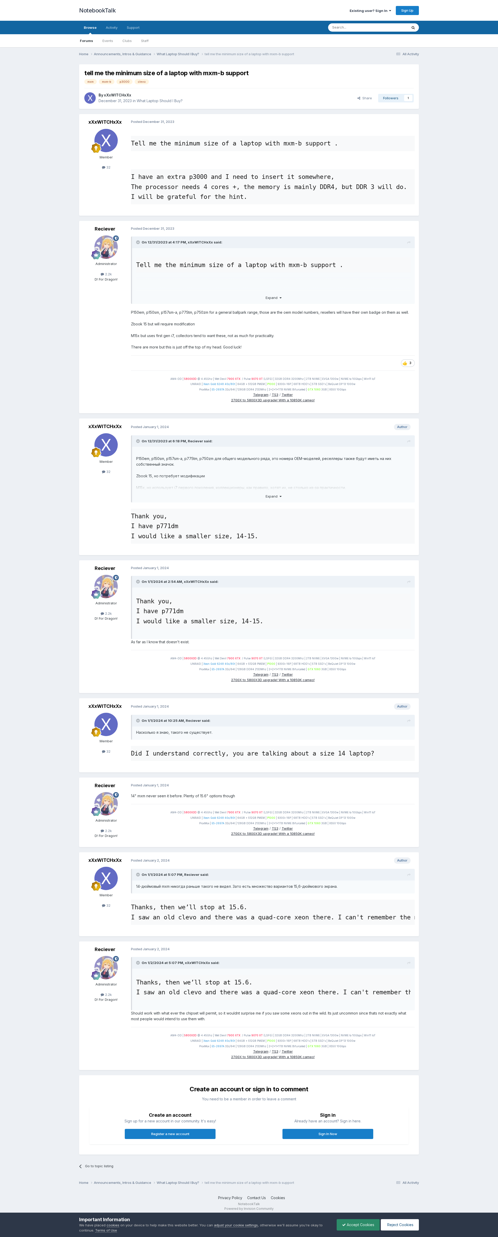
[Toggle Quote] (138, 242)
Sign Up (407, 10)
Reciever (105, 229)
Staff (145, 41)
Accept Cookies (360, 1224)
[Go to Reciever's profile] (106, 247)
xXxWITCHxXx (117, 95)
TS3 (275, 395)
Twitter (287, 395)
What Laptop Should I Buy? (160, 101)
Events (107, 41)
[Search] (413, 27)
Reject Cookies (399, 1224)
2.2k (108, 274)
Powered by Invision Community (249, 1209)
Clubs (127, 41)
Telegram (260, 395)
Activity (111, 27)
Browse (90, 27)
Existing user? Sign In (369, 11)
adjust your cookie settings (236, 1225)
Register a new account (170, 1134)
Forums (86, 41)
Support (133, 27)
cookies (113, 1225)
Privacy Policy (230, 1198)
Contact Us (256, 1198)
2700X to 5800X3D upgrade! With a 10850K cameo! (273, 400)
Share (366, 98)
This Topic (392, 27)
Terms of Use (106, 1230)
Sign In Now (328, 1134)
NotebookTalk (97, 10)
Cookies (278, 1198)
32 (107, 167)
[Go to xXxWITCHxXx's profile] (90, 98)
